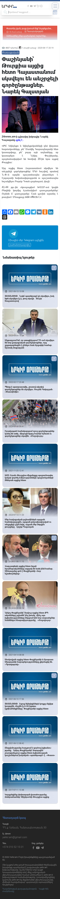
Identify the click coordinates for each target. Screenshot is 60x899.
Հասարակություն (35, 31)
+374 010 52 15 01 (13, 846)
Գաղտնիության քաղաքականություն (19, 889)
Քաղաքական (10, 52)
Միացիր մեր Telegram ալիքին (26, 240)
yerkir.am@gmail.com (14, 837)
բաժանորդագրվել (19, 245)
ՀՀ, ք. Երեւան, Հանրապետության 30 (24, 827)
